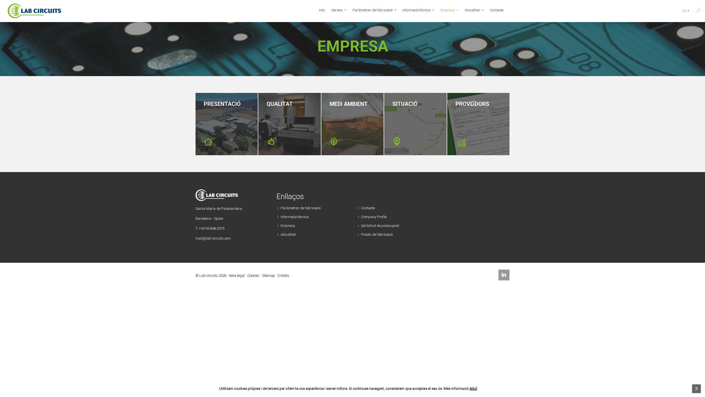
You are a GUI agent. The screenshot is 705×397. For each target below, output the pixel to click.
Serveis (337, 10)
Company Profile (374, 217)
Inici (322, 10)
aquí (473, 388)
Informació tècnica (416, 10)
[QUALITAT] (289, 124)
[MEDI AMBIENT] (352, 124)
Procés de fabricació (377, 234)
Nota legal (237, 275)
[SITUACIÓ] (415, 124)
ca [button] (684, 11)
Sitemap (268, 275)
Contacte (496, 10)
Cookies (253, 275)
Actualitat (472, 10)
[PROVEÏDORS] (478, 124)
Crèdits (283, 275)
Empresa (447, 10)
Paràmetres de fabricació (372, 10)
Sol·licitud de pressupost (380, 226)
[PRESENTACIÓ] (227, 124)
